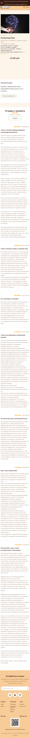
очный (10, 35)
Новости (3, 706)
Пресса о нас (23, 706)
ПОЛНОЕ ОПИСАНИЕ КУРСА (8, 96)
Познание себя (4, 35)
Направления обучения (13, 707)
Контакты (22, 704)
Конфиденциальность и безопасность (15, 729)
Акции (2, 704)
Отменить (15, 118)
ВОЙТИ (27, 7)
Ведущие (12, 709)
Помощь (12, 711)
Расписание (13, 704)
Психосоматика (8, 38)
